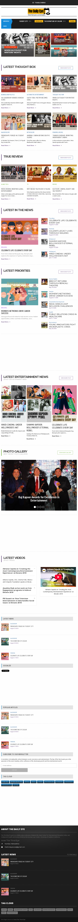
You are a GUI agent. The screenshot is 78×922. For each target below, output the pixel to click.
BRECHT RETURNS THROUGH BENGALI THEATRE (58, 283)
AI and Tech (4, 184)
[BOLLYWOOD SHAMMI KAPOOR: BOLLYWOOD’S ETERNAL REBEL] (42, 33)
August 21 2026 (53, 298)
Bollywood (52, 239)
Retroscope (30, 132)
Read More (5, 107)
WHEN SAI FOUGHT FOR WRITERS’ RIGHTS (63, 99)
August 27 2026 (53, 224)
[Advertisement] (39, 352)
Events (10, 909)
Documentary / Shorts (21, 909)
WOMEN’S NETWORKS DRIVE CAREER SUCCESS (15, 312)
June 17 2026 (53, 258)
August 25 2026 (53, 235)
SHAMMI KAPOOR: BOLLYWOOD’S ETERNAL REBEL (61, 243)
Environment (52, 322)
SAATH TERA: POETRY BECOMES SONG (37, 99)
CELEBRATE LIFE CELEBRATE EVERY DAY (16, 250)
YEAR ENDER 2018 (6, 785)
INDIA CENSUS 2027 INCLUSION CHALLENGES (61, 305)
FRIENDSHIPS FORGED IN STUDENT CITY (12, 136)
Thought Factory (58, 95)
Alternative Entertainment (35, 95)
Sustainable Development (56, 302)
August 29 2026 (14, 628)
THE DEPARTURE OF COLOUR (46, 21)
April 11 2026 (53, 318)
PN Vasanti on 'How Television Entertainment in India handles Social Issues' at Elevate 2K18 (18, 600)
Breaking (4, 247)
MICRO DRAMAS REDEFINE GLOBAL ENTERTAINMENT (12, 190)
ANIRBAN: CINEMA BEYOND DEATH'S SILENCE (38, 136)
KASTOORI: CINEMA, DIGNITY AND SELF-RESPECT (64, 190)
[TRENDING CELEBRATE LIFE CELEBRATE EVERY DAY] (64, 45)
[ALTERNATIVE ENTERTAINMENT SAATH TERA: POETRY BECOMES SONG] (17, 33)
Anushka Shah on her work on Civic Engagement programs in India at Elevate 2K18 (17, 590)
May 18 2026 (52, 287)
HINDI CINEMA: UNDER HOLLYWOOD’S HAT (60, 255)
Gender (51, 291)
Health (51, 312)
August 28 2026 (14, 643)
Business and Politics (8, 95)
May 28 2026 (52, 328)
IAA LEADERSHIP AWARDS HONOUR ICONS (12, 99)
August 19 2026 (53, 247)
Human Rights (53, 279)
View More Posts (65, 68)
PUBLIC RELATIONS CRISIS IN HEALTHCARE (63, 315)
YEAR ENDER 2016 (49, 781)
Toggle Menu (40, 3)
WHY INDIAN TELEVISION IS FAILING (38, 189)
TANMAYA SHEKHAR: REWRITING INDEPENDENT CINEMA (63, 136)
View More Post (66, 378)
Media (4, 912)
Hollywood (52, 251)
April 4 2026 (52, 308)
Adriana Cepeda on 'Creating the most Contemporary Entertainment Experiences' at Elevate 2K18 (18, 571)
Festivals (51, 229)
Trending (65, 21)
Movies (55, 184)
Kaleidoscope (32, 21)
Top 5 (30, 909)
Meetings (15, 785)
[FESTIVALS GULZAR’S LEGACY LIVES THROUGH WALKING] (64, 33)
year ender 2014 (61, 909)
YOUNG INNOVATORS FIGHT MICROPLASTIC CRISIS (62, 325)
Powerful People (58, 132)
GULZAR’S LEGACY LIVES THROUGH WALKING (61, 232)
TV (27, 184)
